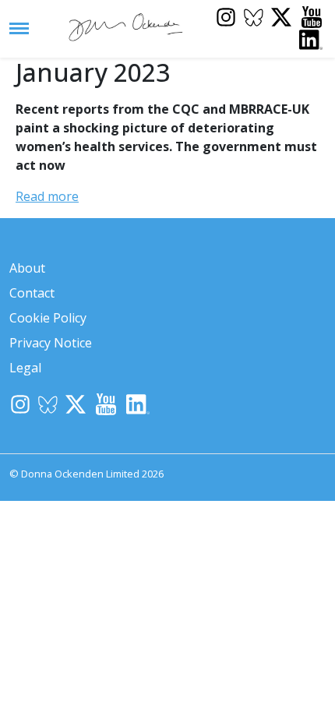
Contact (32, 292)
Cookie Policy (47, 317)
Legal (25, 367)
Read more (47, 196)
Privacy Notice (50, 342)
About (27, 268)
